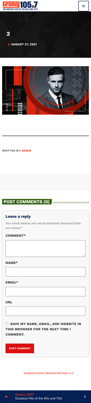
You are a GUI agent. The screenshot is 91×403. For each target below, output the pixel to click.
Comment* (16, 236)
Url (9, 302)
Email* (12, 282)
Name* (12, 263)
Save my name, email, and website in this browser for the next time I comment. (43, 329)
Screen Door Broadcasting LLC (49, 373)
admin (26, 150)
